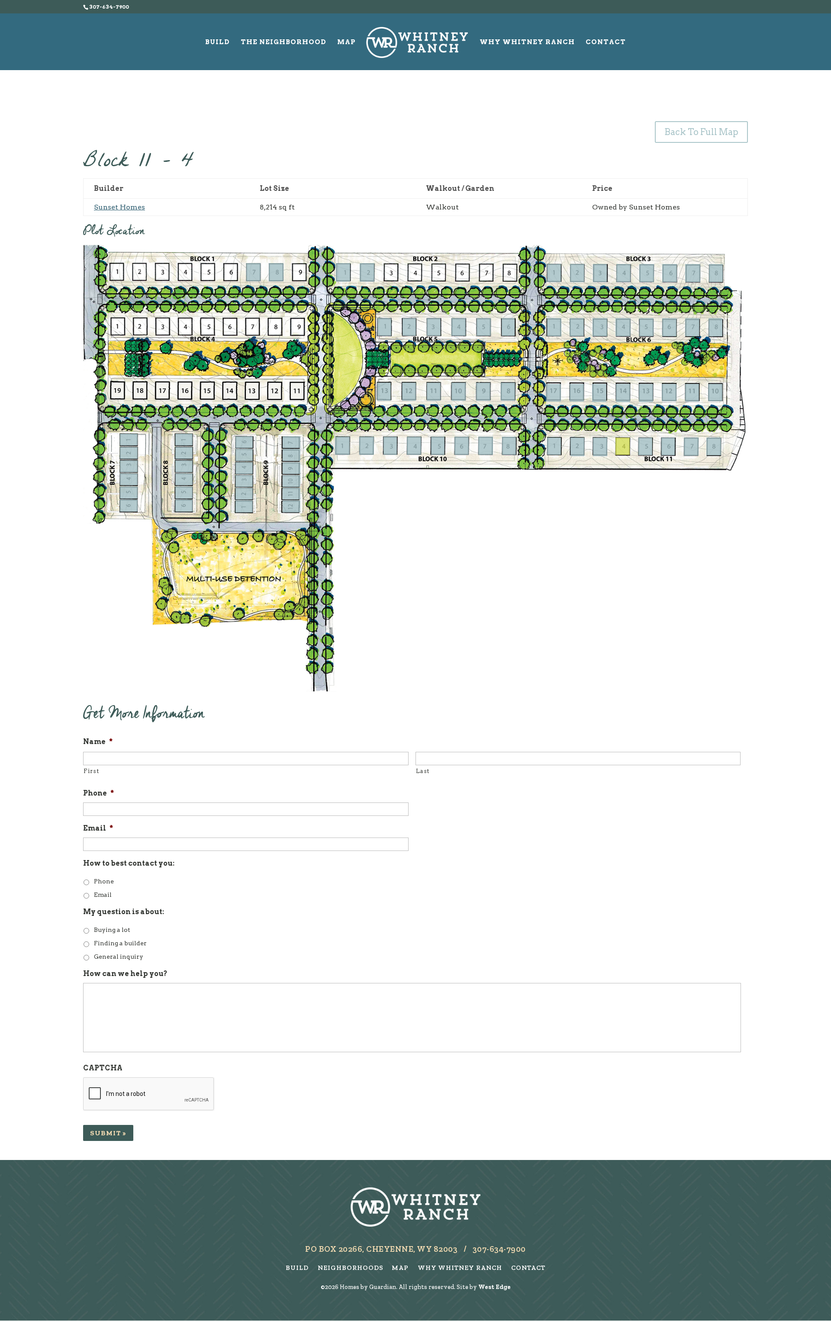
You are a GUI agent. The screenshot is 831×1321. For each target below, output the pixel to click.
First (91, 771)
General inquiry (118, 956)
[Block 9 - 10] (291, 481)
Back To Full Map (701, 132)
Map (346, 42)
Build (217, 42)
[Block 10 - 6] (461, 446)
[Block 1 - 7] (253, 272)
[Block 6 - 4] (622, 327)
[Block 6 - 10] (692, 393)
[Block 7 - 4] (129, 479)
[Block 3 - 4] (623, 273)
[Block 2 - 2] (367, 272)
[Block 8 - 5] (184, 492)
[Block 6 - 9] (715, 392)
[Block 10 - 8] (508, 446)
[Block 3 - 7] (692, 273)
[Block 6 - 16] (553, 393)
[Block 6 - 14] (599, 393)
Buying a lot (112, 929)
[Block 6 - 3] (600, 327)
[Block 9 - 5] (244, 455)
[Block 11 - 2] (577, 447)
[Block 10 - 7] (485, 446)
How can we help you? (125, 974)
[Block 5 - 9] (458, 392)
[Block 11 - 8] (713, 446)
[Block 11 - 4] (622, 446)
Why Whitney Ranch (527, 42)
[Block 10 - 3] (390, 446)
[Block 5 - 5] (484, 327)
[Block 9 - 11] (291, 493)
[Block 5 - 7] (508, 392)
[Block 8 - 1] (184, 439)
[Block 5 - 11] (409, 392)
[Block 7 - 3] (129, 466)
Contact (606, 42)
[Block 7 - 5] (129, 492)
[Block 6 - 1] (554, 327)
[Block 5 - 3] (434, 327)
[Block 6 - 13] (623, 393)
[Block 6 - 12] (646, 393)
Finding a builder (120, 943)
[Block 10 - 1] (342, 446)
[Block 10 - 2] (366, 446)
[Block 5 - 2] (409, 327)
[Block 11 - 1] (554, 446)
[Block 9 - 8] (291, 455)
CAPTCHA (102, 1068)
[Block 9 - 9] (291, 468)
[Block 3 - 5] (646, 273)
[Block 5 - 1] (384, 327)
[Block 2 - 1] (343, 272)
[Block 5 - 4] (458, 327)
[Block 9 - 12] (291, 506)
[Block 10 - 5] (437, 446)
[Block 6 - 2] (577, 327)
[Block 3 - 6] (669, 273)
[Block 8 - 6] (184, 505)
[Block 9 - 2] (244, 493)
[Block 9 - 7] (291, 442)
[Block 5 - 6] (508, 327)
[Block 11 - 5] (645, 446)
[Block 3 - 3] (600, 273)
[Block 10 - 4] (414, 446)
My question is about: (123, 912)
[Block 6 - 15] (577, 393)
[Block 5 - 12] (383, 392)
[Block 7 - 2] (129, 453)
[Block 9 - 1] (244, 506)
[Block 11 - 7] (691, 447)
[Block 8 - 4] (184, 479)
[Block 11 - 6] (668, 446)
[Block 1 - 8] (276, 272)
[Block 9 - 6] (244, 442)
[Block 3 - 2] (577, 273)
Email (98, 828)
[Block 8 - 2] (184, 453)
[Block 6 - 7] (692, 327)
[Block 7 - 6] (129, 505)
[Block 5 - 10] (434, 392)
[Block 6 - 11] (669, 392)
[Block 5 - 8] (483, 392)
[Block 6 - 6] (669, 327)
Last (423, 771)
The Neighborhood (283, 42)
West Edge (494, 1287)
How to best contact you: (128, 863)
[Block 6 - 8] (716, 327)
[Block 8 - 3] (184, 466)
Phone (98, 793)
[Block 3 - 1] (554, 273)
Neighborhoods (352, 1267)
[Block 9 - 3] (244, 481)
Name (98, 742)
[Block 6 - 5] (646, 327)
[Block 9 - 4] (244, 468)
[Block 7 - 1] (129, 439)
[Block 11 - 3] (600, 447)
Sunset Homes (119, 207)
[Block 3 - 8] (715, 273)
